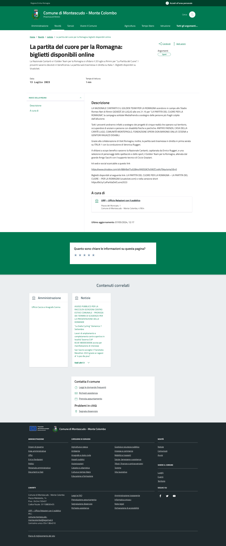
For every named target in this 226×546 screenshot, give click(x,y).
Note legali (119, 503)
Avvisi (160, 455)
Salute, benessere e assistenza (128, 459)
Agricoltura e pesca (79, 446)
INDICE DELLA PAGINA (37, 97)
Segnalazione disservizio (81, 503)
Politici (31, 463)
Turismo (118, 467)
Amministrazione (39, 26)
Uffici (30, 455)
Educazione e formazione (82, 476)
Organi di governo (36, 446)
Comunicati (162, 451)
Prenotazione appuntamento (83, 499)
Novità (58, 26)
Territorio (161, 481)
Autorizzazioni (77, 463)
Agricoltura (130, 26)
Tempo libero (148, 26)
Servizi (70, 26)
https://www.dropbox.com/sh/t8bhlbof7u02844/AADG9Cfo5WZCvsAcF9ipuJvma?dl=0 (134, 169)
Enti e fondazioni (35, 459)
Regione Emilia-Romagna (40, 3)
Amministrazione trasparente (127, 495)
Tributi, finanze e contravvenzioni (129, 463)
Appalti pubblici (77, 459)
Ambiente (75, 451)
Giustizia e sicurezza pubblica (127, 446)
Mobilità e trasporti (123, 455)
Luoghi (160, 472)
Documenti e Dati (35, 471)
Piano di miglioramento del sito (41, 535)
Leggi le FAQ (76, 495)
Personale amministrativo (39, 467)
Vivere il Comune (88, 26)
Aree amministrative (37, 451)
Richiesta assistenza (80, 508)
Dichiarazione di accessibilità (127, 508)
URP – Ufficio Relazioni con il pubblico (120, 200)
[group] (48, 331)
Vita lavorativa (121, 471)
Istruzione (165, 26)
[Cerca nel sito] (192, 14)
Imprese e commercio (124, 451)
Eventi (160, 476)
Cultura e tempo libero (81, 471)
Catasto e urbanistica (80, 467)
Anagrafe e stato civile (81, 455)
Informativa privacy (123, 499)
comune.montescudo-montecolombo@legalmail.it (40, 518)
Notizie (161, 446)
